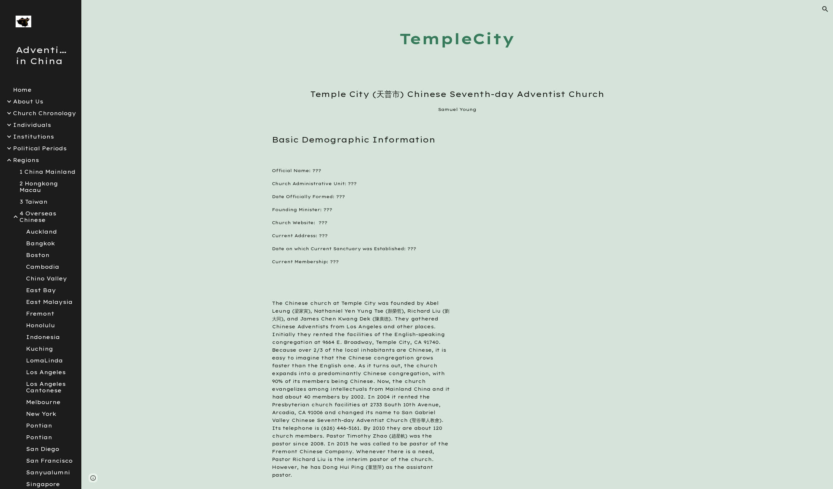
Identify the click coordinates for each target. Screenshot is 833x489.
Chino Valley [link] (46, 278)
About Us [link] (28, 101)
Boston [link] (37, 255)
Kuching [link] (39, 349)
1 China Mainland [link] (47, 172)
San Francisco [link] (49, 460)
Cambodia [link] (42, 267)
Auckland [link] (41, 231)
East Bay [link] (41, 290)
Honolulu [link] (40, 325)
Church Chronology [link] (44, 113)
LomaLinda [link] (44, 360)
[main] (457, 39)
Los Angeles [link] (46, 372)
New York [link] (41, 414)
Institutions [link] (33, 136)
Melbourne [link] (43, 402)
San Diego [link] (42, 449)
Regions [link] (26, 160)
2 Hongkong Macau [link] (39, 186)
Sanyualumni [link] (48, 472)
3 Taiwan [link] (34, 201)
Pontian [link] (39, 425)
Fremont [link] (40, 313)
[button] (825, 9)
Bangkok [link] (40, 243)
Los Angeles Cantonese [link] (46, 387)
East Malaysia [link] (49, 302)
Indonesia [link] (43, 337)
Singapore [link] (43, 484)
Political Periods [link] (40, 148)
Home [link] (22, 90)
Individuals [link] (32, 125)
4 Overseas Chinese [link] (38, 216)
